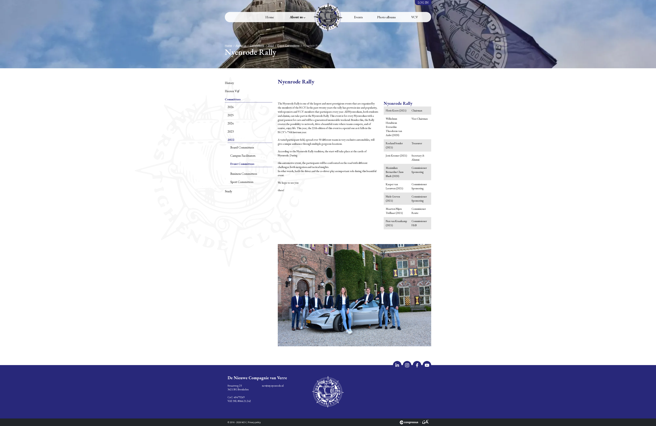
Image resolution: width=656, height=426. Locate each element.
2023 (231, 131)
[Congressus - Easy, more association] (409, 422)
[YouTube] (427, 365)
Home (269, 17)
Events (358, 17)
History (229, 83)
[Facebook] (417, 365)
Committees (257, 45)
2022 (271, 45)
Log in (423, 2)
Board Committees (242, 147)
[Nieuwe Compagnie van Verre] (328, 17)
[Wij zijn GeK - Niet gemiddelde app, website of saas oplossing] (425, 422)
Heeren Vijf (232, 91)
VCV (414, 17)
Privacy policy (254, 422)
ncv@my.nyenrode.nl (273, 385)
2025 (231, 115)
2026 (231, 107)
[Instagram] (407, 365)
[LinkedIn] (397, 365)
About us (296, 17)
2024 (231, 123)
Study (228, 191)
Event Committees (288, 45)
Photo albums (386, 17)
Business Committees (243, 174)
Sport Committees (241, 182)
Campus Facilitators (242, 156)
